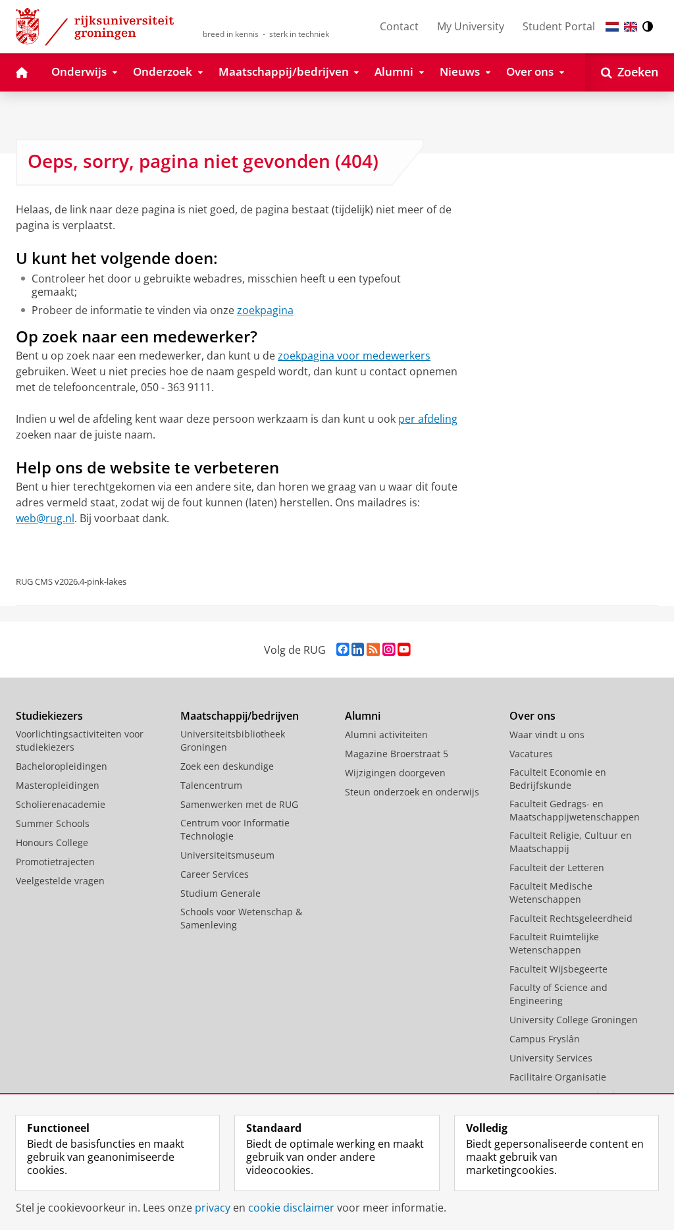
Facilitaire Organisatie (557, 1077)
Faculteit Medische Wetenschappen (550, 892)
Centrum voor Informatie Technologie (235, 829)
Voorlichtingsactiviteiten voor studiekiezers (79, 740)
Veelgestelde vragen (60, 880)
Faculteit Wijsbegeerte (558, 969)
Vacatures (531, 753)
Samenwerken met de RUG (239, 804)
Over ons (532, 715)
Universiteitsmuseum (227, 855)
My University (470, 26)
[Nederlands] (612, 27)
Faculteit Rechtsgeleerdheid (571, 918)
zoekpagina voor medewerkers (354, 355)
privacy (212, 1207)
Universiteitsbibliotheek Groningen (232, 740)
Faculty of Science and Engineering (558, 994)
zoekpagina (265, 310)
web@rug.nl (45, 518)
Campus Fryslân (544, 1038)
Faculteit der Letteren (556, 867)
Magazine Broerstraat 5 (396, 753)
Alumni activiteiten (386, 734)
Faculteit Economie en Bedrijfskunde (557, 778)
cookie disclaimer (291, 1207)
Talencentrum (211, 785)
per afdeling (427, 419)
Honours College (52, 842)
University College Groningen (573, 1019)
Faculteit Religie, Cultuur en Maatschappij (570, 842)
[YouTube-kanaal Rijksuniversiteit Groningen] (404, 649)
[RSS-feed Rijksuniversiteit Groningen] (373, 649)
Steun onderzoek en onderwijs (412, 792)
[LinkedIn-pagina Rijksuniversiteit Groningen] (357, 649)
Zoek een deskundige (227, 766)
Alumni (362, 715)
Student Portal (559, 26)
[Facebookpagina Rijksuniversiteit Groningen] (342, 649)
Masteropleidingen (57, 785)
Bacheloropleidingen (61, 766)
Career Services (214, 874)
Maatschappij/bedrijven (239, 715)
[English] (630, 27)
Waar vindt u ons (546, 734)
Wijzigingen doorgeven (395, 772)
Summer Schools (53, 823)
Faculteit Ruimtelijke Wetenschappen (554, 943)
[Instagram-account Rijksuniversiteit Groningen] (388, 649)
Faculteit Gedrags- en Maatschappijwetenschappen (574, 810)
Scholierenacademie (60, 804)
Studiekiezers (49, 715)
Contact (399, 26)
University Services (550, 1058)
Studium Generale (220, 893)
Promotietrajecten (55, 861)
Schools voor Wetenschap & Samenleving (241, 918)
